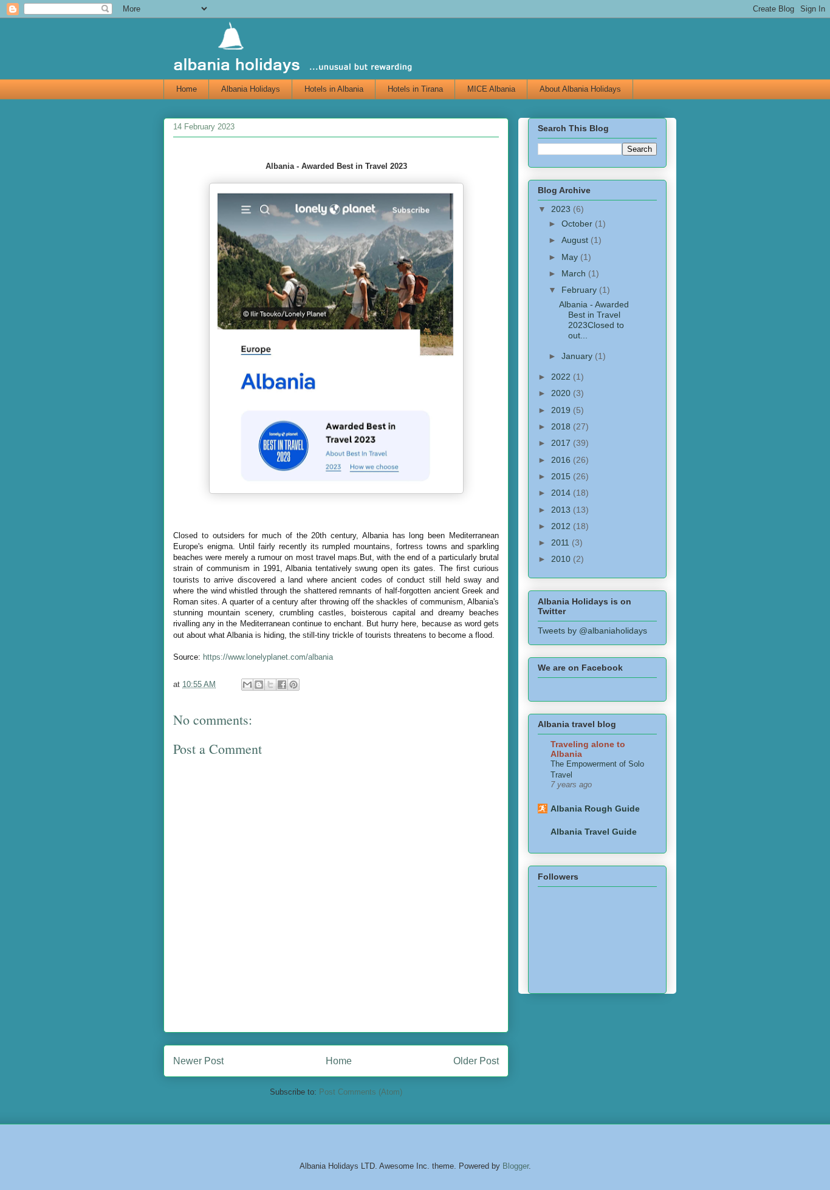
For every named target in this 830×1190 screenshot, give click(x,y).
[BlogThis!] (259, 685)
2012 (562, 526)
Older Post (476, 1061)
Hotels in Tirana (415, 89)
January (578, 356)
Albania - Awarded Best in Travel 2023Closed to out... (594, 319)
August (576, 240)
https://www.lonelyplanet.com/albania (268, 657)
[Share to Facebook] (282, 685)
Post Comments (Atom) (360, 1091)
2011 (561, 542)
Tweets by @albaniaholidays (592, 630)
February (580, 290)
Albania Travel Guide (593, 831)
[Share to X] (270, 685)
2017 (562, 443)
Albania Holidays (250, 89)
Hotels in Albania (333, 89)
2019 (562, 410)
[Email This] (247, 685)
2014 (562, 493)
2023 (562, 209)
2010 (562, 559)
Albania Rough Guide (595, 808)
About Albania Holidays (580, 89)
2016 (562, 460)
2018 (562, 426)
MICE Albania (491, 89)
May (570, 257)
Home (186, 89)
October (578, 223)
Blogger (515, 1166)
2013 (562, 510)
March (574, 273)
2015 (562, 476)
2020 (562, 393)
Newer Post (198, 1061)
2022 (562, 376)
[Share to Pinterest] (293, 685)
